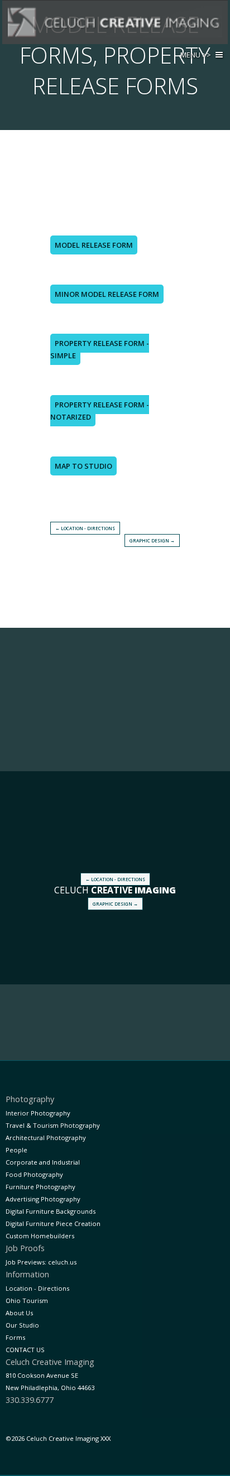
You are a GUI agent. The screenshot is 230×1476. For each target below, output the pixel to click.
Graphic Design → (152, 540)
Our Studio (22, 1325)
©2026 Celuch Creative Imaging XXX (58, 1438)
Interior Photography (38, 1113)
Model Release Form (94, 245)
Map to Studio (83, 466)
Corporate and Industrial (43, 1162)
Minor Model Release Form (107, 294)
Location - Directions (37, 1288)
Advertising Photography (43, 1199)
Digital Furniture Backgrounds (50, 1211)
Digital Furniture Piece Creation (53, 1223)
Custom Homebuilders (40, 1236)
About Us (19, 1313)
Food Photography (34, 1174)
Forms (15, 1337)
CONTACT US (25, 1349)
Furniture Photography (40, 1186)
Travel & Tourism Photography (53, 1125)
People (16, 1150)
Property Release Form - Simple (99, 349)
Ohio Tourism (27, 1300)
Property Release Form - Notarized (99, 411)
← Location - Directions (85, 528)
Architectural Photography (46, 1137)
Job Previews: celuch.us (41, 1262)
